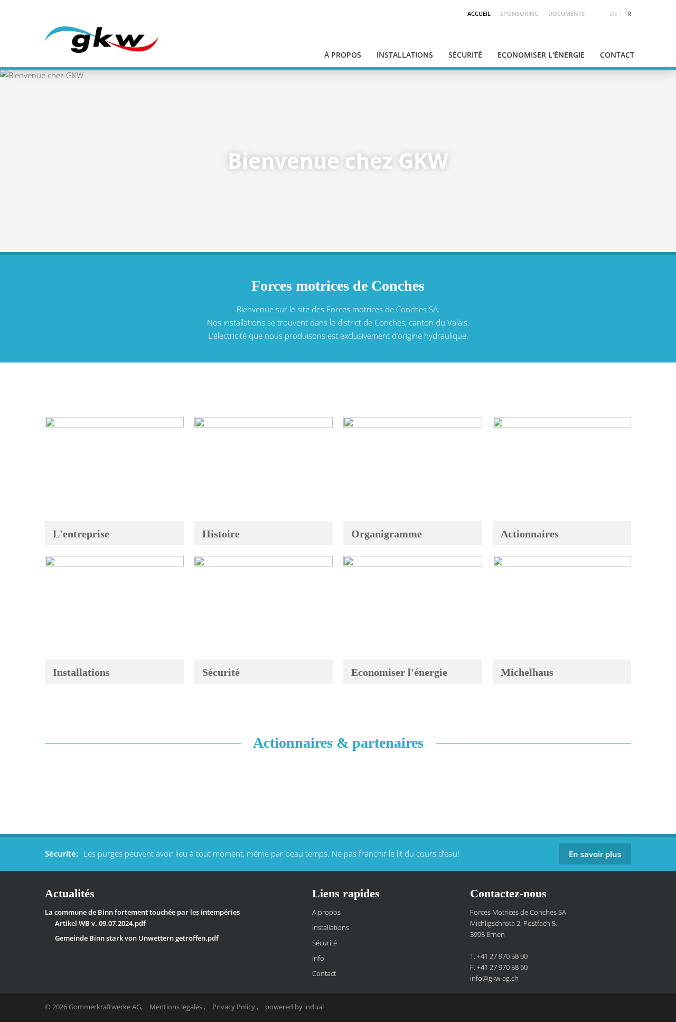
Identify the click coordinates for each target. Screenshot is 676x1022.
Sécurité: (61, 853)
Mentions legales (176, 1006)
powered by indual (294, 1006)
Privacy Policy (234, 1006)
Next (644, 160)
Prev (32, 160)
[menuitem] (474, 13)
